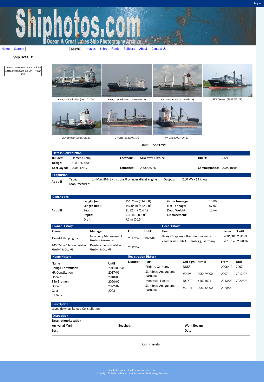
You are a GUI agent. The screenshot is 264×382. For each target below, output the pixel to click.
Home (6, 49)
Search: (19, 49)
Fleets (115, 49)
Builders (129, 49)
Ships (103, 49)
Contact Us (159, 49)
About (143, 49)
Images (90, 49)
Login (257, 3)
